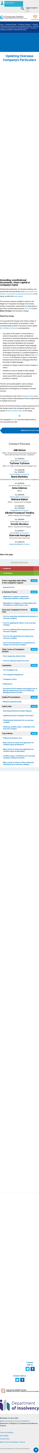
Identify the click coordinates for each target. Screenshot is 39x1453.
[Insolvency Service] (19, 1410)
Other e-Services (17, 1337)
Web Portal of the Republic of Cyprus (12, 1442)
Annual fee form (8, 587)
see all (34, 580)
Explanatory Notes (27, 396)
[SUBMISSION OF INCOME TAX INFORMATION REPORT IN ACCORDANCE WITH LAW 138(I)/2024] (8, 1055)
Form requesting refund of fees (14, 656)
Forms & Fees (29, 1263)
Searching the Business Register (6, 1264)
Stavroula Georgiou (19, 535)
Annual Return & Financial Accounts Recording (18, 1290)
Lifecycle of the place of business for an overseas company (19, 25)
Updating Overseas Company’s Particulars (13, 29)
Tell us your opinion (19, 1246)
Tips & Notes (7, 733)
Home (2, 24)
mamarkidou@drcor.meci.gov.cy (19, 485)
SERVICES (17, 1258)
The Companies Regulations (13, 674)
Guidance (34, 28)
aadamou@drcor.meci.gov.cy (19, 497)
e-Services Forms (9, 592)
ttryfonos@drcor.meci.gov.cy (19, 474)
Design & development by (7, 1448)
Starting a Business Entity (6, 1271)
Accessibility (4, 1436)
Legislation (6, 665)
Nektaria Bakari (19, 499)
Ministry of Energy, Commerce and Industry (14, 1421)
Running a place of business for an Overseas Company (19, 27)
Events (29, 1277)
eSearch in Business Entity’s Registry (18, 1327)
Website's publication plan (12, 702)
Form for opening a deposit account (16, 661)
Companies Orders (10, 679)
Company (6, 1307)
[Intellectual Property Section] (19, 1393)
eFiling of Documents (19, 1333)
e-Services (7, 573)
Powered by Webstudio (23, 1448)
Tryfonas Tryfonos (20, 463)
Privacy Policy (4, 1439)
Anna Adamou (19, 488)
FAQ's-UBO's (29, 1306)
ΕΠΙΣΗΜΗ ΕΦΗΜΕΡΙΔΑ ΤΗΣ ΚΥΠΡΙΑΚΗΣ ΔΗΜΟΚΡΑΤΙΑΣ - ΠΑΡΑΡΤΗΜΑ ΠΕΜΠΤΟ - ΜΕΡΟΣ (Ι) (18, 908)
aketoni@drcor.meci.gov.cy (19, 461)
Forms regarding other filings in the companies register (14, 582)
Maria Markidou (19, 476)
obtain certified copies (14, 411)
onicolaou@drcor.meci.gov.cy (19, 533)
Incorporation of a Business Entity (19, 1264)
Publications (31, 1279)
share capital (18, 296)
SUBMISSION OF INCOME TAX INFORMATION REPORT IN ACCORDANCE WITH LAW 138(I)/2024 (19, 1064)
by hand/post (12, 328)
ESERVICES (18, 1321)
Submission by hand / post (12, 738)
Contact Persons (19, 443)
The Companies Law (10, 670)
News (28, 1271)
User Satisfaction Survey (19, 1232)
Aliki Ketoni (20, 450)
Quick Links (7, 706)
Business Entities (11, 24)
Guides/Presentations (11, 697)
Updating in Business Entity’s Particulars (18, 1272)
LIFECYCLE (6, 1258)
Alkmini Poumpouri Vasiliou (19, 512)
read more (27, 830)
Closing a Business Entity (6, 1283)
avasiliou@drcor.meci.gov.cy (19, 522)
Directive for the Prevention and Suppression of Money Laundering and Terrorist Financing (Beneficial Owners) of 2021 (20, 690)
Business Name (6, 1313)
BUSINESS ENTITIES (6, 1292)
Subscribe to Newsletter (19, 1217)
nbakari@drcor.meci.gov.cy (19, 510)
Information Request (19, 1203)
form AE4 (28, 308)
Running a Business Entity (6, 1277)
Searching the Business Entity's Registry (17, 711)
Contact (29, 1326)
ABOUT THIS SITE (29, 1354)
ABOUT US (29, 1313)
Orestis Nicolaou (19, 524)
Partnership (7, 1309)
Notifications (7, 684)
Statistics (30, 1274)
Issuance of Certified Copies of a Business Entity (19, 1300)
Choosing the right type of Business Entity (6, 1301)
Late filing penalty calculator (30, 1301)
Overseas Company (24, 24)
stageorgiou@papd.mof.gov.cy (19, 544)
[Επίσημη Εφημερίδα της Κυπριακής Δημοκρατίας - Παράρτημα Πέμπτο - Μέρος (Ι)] (8, 899)
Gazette (29, 1266)
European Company (6, 1317)
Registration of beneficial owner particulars (19, 1344)
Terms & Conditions (6, 1432)
